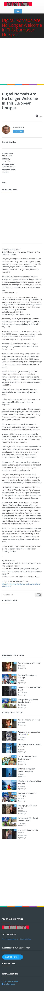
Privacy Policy (25, 939)
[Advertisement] (22, 61)
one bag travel (9, 984)
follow (18, 131)
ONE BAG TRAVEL (10, 981)
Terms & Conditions (10, 939)
